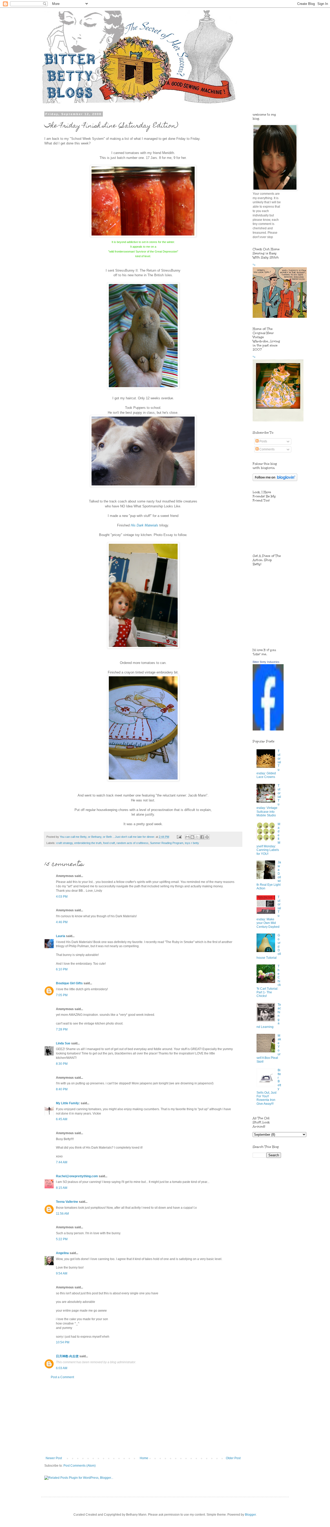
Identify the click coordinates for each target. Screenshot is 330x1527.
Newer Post (54, 1458)
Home (144, 1458)
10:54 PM (62, 1342)
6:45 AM (61, 1119)
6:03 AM (61, 1368)
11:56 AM (62, 1213)
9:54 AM (61, 1273)
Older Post (233, 1458)
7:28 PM (62, 1029)
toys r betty (192, 842)
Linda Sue (63, 1043)
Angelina (62, 1253)
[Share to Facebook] (202, 837)
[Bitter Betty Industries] (268, 729)
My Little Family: (68, 1103)
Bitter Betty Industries (266, 661)
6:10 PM (62, 969)
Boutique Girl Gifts (69, 983)
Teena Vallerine (67, 1202)
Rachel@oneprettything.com (77, 1176)
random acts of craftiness (132, 842)
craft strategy (64, 842)
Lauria (60, 936)
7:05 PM (62, 995)
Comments (267, 449)
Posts (263, 441)
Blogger (250, 1514)
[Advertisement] (143, 1417)
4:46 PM (62, 922)
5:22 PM (62, 1239)
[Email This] (187, 837)
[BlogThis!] (192, 837)
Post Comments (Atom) (79, 1465)
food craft (109, 842)
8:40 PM (62, 1089)
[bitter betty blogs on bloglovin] (275, 480)
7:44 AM (61, 1162)
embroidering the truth (88, 842)
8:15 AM (61, 1188)
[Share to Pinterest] (207, 837)
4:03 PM (62, 896)
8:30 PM (62, 1064)
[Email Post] (179, 836)
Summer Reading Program (166, 842)
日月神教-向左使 (67, 1356)
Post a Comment (62, 1377)
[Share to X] (197, 837)
